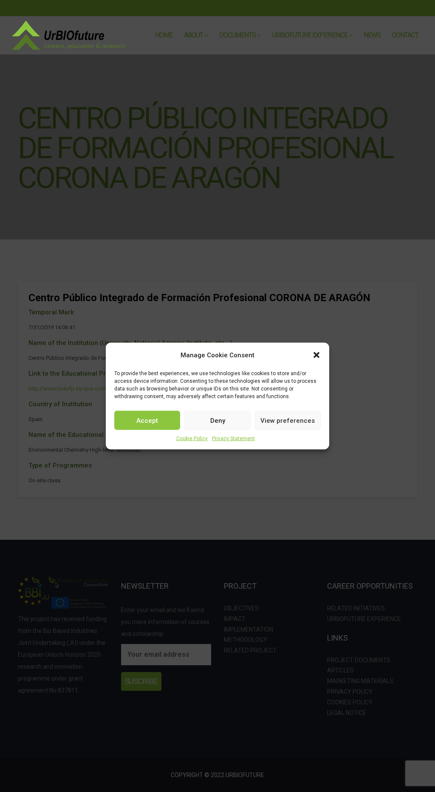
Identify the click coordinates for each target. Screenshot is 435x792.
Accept (147, 420)
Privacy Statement (233, 439)
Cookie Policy (192, 439)
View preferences (287, 420)
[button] (316, 355)
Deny (217, 420)
